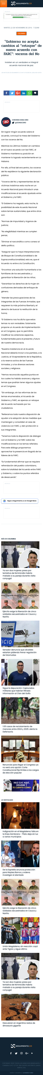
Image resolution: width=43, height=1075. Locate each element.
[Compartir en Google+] (18, 93)
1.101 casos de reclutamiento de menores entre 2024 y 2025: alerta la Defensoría (20, 729)
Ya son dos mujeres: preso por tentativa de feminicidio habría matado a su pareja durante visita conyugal (19, 574)
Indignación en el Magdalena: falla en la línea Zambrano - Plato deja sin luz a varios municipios (21, 834)
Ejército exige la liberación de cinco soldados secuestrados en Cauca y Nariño (19, 614)
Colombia (21, 33)
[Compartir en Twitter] (12, 93)
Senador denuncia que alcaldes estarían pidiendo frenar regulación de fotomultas (19, 652)
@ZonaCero (20, 122)
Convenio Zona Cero (20, 120)
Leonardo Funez (28, 1073)
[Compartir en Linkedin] (24, 93)
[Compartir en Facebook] (6, 93)
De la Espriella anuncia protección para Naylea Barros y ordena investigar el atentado (19, 872)
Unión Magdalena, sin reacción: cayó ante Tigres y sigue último (20, 947)
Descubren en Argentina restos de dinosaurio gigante (19, 1024)
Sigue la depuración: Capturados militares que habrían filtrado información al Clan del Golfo (18, 691)
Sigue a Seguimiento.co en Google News (21, 501)
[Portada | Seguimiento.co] (21, 1045)
